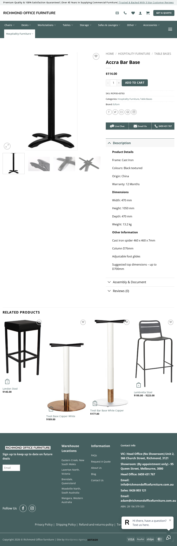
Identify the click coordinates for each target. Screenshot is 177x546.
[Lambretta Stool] (154, 354)
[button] (140, 13)
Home (110, 54)
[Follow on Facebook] (23, 508)
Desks (25, 25)
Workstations (45, 25)
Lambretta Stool (143, 392)
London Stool (10, 388)
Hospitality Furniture (18, 33)
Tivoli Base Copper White (60, 416)
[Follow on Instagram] (32, 508)
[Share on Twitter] (115, 112)
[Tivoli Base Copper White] (66, 366)
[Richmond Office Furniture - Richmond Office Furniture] (29, 13)
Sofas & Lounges (108, 25)
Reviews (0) (121, 291)
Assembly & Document (129, 282)
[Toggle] (109, 143)
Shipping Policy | (67, 524)
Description (122, 143)
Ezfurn (116, 104)
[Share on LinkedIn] (134, 112)
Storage (84, 25)
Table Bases (162, 54)
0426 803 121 (137, 490)
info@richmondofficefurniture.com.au (147, 484)
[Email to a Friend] (121, 112)
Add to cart (134, 83)
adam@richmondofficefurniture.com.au (148, 501)
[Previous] (9, 101)
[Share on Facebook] (109, 112)
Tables (67, 25)
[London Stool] (23, 352)
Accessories (150, 25)
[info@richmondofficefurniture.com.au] (118, 13)
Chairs (8, 25)
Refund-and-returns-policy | (97, 524)
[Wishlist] (133, 13)
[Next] (94, 101)
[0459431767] (126, 13)
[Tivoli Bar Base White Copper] (110, 363)
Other (130, 25)
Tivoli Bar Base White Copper (107, 410)
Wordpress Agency (76, 539)
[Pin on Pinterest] (128, 112)
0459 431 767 (146, 474)
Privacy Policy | (45, 524)
